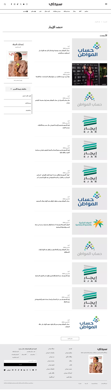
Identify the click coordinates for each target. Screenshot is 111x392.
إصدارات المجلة (18, 44)
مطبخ (32, 11)
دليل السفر (69, 377)
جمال (74, 11)
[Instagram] (14, 4)
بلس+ (40, 11)
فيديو (24, 11)
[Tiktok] (17, 4)
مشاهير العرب (67, 73)
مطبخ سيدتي (68, 353)
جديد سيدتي (50, 361)
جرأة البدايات (28, 110)
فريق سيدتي (51, 365)
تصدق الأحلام (28, 103)
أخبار (69, 46)
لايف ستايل (47, 11)
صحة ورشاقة (67, 11)
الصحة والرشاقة (16, 351)
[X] (20, 4)
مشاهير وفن (32, 354)
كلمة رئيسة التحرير (19, 89)
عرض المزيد (70, 339)
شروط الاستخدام (104, 383)
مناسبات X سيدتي (50, 353)
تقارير (70, 365)
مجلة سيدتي (51, 348)
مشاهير (86, 11)
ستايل (70, 361)
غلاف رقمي (51, 373)
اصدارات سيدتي (68, 373)
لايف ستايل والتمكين (31, 351)
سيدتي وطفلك (56, 11)
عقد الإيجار (97, 22)
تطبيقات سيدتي (50, 369)
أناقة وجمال (24, 354)
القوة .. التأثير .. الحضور (27, 96)
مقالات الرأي (69, 357)
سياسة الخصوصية (95, 383)
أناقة (80, 11)
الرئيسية (105, 22)
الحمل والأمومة (15, 357)
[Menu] (106, 4)
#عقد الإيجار (55, 27)
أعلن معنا (86, 383)
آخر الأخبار (51, 377)
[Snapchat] (23, 4)
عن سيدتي (51, 357)
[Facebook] (11, 4)
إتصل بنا (80, 383)
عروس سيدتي (68, 369)
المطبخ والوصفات (15, 354)
